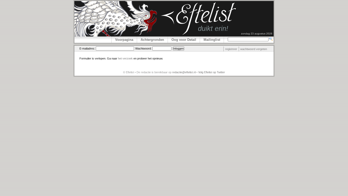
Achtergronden (152, 40)
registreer (231, 49)
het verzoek (125, 58)
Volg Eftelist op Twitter (211, 72)
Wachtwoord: (143, 48)
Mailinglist (212, 40)
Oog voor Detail (183, 40)
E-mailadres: (87, 48)
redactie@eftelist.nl (184, 72)
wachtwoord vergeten (253, 49)
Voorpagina (124, 40)
